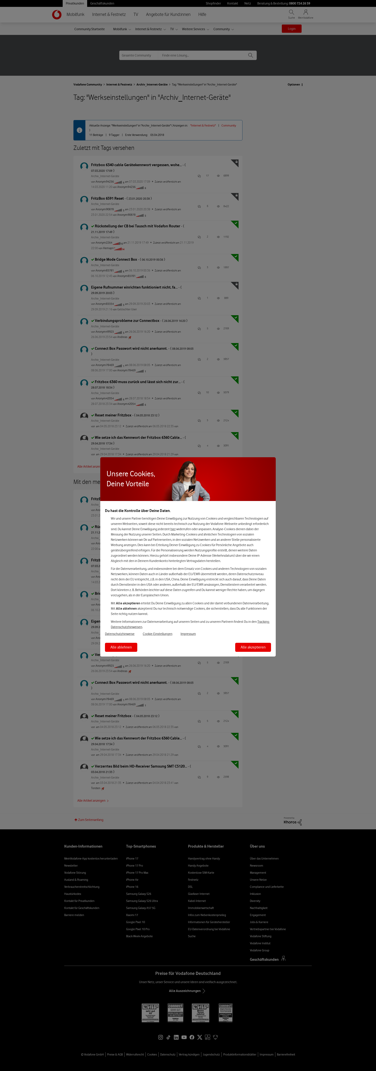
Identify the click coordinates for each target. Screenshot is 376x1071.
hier (173, 529)
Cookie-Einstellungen (157, 634)
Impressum (188, 634)
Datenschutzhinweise (120, 634)
